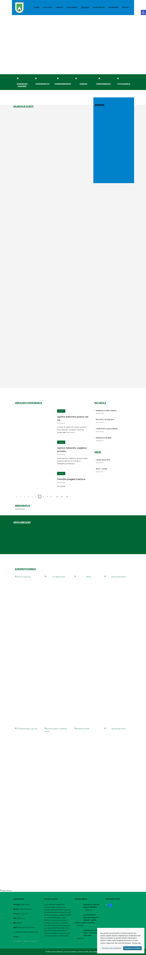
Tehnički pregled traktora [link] (71, 479)
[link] (143, 12)
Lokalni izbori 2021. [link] (103, 460)
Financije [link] (59, 7)
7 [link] (43, 496)
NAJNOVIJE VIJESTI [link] (23, 106)
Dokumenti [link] (85, 7)
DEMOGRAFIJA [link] (22, 505)
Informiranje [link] (113, 7)
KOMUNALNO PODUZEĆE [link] (22, 85)
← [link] (16, 496)
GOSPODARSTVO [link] (42, 84)
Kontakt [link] (125, 7)
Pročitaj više (136, 943)
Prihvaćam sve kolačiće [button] (132, 948)
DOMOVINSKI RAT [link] (103, 84)
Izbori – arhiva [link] (101, 469)
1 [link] (20, 496)
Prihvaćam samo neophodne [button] (111, 948)
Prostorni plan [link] (99, 7)
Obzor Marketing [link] (94, 952)
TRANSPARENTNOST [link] (63, 84)
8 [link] (47, 496)
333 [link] (57, 496)
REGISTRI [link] (99, 104)
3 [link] (28, 496)
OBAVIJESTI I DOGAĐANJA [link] (28, 402)
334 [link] (62, 496)
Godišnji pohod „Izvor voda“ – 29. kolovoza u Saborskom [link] (91, 933)
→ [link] (71, 496)
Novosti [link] (61, 411)
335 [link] (67, 496)
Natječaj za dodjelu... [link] (104, 438)
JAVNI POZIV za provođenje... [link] (107, 429)
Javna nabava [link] (72, 7)
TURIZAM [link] (83, 84)
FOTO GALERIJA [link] (123, 84)
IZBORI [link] (97, 452)
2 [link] (24, 496)
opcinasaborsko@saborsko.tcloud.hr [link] (25, 941)
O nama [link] (36, 7)
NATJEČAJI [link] (100, 402)
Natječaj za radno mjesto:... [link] (107, 410)
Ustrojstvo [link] (47, 7)
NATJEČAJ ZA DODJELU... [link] (105, 419)
